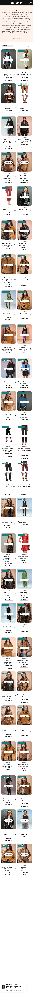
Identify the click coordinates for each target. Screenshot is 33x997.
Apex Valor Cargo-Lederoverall (23, 521)
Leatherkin (8, 71)
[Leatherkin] (16, 3)
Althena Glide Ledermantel (23, 244)
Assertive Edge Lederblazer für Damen (7, 834)
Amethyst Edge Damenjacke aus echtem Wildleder (7, 349)
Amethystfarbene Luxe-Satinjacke (23, 382)
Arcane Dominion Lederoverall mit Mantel (23, 594)
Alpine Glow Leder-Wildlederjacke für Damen (7, 245)
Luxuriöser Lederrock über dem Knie (7, 74)
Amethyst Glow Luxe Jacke (7, 382)
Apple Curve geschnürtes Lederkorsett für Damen (7, 559)
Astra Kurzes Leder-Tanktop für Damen (22, 833)
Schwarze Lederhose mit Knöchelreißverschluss (24, 449)
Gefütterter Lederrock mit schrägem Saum (22, 416)
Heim (14, 38)
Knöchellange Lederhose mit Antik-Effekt (7, 211)
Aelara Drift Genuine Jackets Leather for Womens (23, 141)
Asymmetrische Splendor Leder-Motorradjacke (22, 974)
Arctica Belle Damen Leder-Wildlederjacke (23, 696)
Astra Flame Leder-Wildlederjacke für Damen (7, 868)
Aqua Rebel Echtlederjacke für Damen (7, 594)
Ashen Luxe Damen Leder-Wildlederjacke (23, 800)
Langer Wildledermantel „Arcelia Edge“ (7, 662)
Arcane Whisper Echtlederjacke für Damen (23, 628)
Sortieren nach (7, 45)
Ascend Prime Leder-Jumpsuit (7, 799)
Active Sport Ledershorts (22, 107)
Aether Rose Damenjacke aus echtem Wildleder (23, 177)
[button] (8, 60)
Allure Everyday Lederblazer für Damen (23, 211)
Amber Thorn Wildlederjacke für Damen (23, 315)
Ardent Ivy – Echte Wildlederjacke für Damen (7, 730)
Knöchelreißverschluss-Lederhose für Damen (8, 485)
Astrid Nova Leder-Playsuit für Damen (23, 902)
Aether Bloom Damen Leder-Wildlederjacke (7, 177)
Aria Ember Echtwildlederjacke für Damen (7, 766)
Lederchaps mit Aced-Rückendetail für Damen (22, 74)
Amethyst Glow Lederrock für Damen (23, 349)
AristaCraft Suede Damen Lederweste (23, 765)
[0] (30, 3)
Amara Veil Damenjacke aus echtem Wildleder (23, 279)
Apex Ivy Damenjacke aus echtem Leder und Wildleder (7, 523)
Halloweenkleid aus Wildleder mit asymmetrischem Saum (22, 939)
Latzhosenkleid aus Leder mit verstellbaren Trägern (7, 142)
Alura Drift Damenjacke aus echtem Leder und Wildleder (7, 280)
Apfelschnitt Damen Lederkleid (22, 557)
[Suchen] (27, 3)
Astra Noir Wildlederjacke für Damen (23, 868)
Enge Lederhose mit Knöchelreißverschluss (24, 485)
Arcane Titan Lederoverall (7, 627)
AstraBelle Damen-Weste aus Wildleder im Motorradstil (7, 904)
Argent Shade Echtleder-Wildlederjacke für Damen (23, 731)
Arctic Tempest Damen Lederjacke (7, 695)
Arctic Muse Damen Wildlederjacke (23, 661)
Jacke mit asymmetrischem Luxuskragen (7, 974)
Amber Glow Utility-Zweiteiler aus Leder (7, 314)
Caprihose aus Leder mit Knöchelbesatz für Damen (7, 450)
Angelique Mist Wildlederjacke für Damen (7, 416)
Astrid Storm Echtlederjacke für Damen (7, 938)
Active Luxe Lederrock (7, 107)
